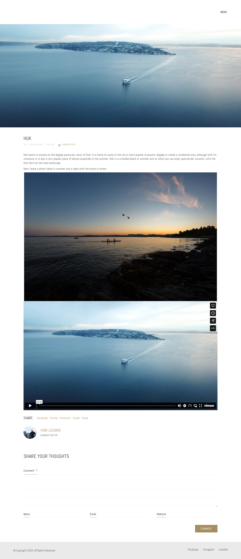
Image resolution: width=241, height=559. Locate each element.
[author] (30, 432)
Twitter (54, 418)
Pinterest (65, 418)
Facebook (42, 418)
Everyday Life (68, 144)
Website (161, 514)
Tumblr (76, 418)
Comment (30, 471)
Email (85, 418)
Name (27, 514)
